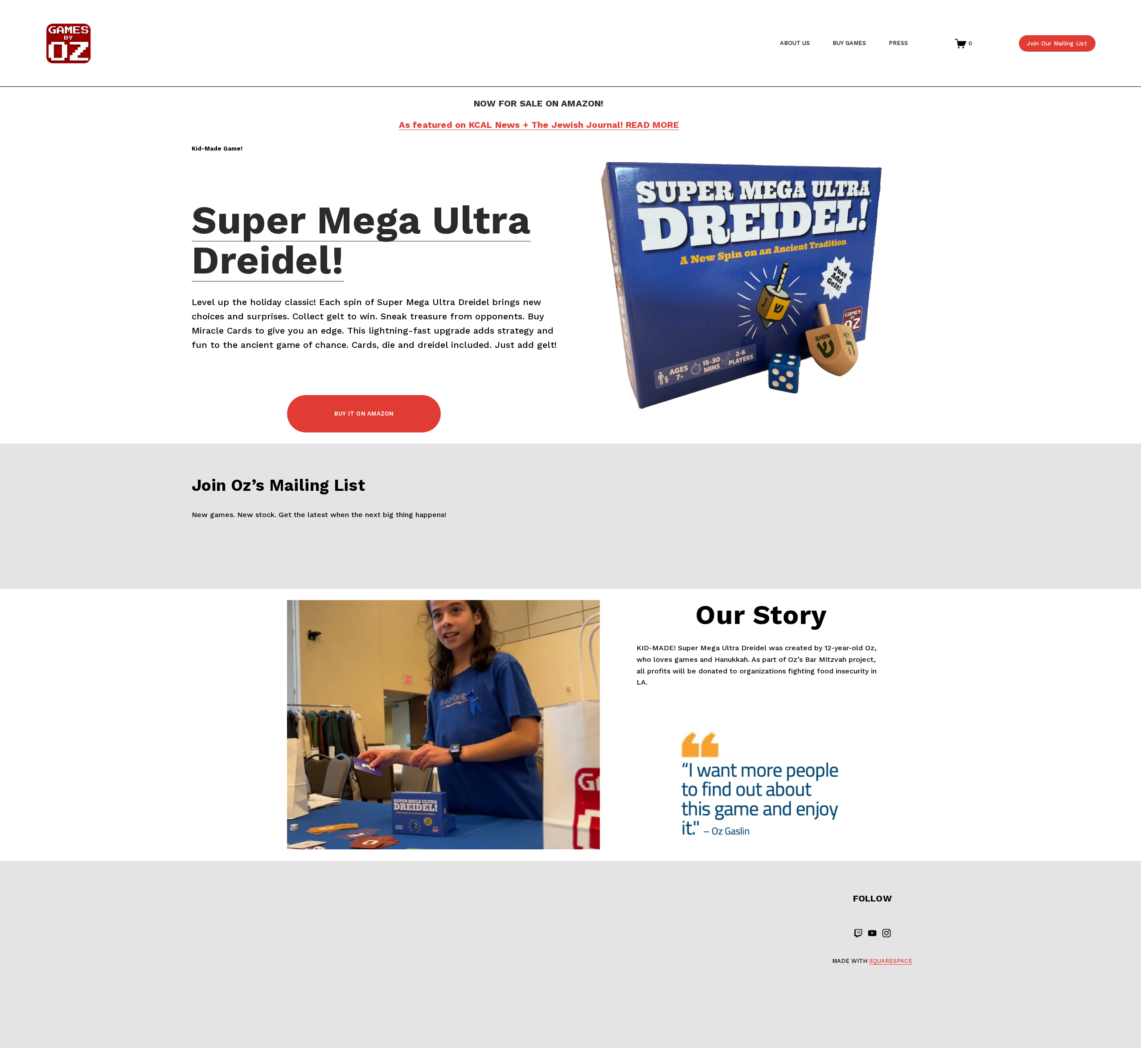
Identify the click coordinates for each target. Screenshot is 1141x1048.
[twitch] (858, 933)
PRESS (898, 43)
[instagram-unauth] (886, 933)
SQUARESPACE (890, 961)
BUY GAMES (849, 43)
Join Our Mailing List (1057, 43)
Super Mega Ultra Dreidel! (361, 240)
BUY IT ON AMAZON (364, 413)
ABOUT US (795, 43)
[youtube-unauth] (872, 933)
